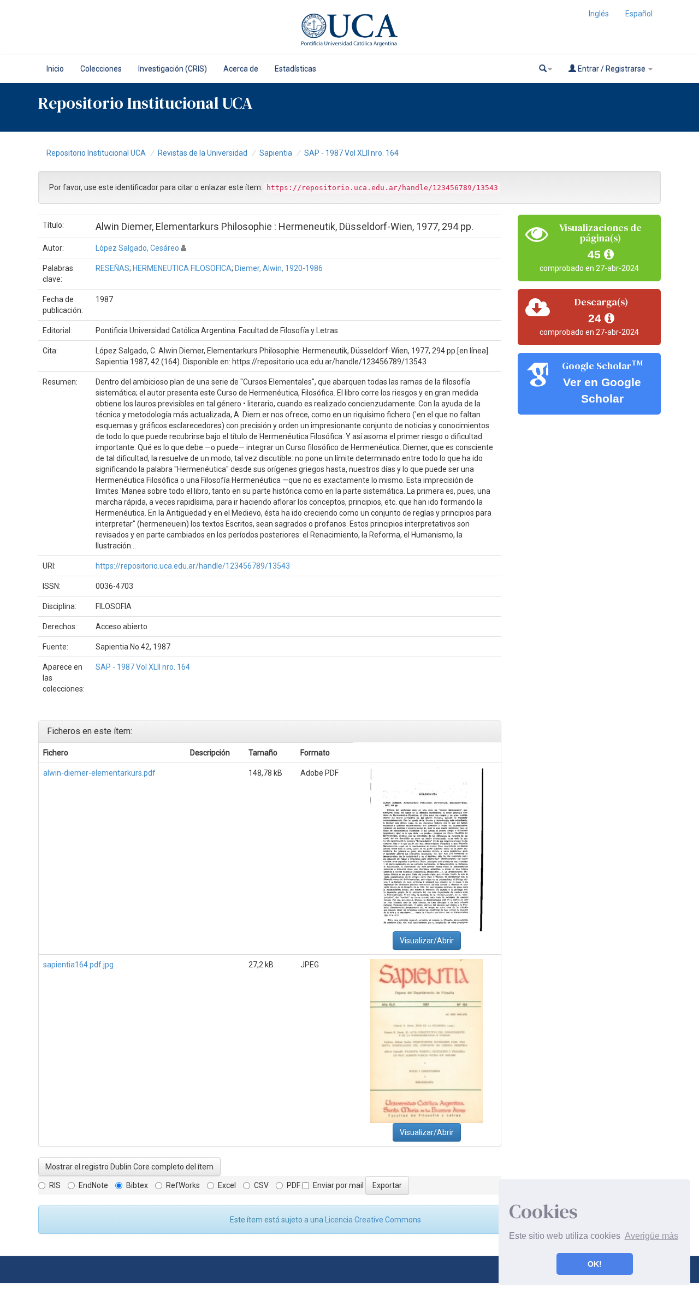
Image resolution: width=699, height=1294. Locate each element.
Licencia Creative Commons (373, 1219)
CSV (261, 1185)
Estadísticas (295, 68)
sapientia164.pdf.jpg (78, 964)
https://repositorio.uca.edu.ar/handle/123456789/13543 (193, 566)
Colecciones (101, 68)
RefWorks (183, 1185)
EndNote (93, 1185)
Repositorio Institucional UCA (96, 153)
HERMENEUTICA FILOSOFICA (182, 268)
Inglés (599, 13)
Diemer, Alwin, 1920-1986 (279, 268)
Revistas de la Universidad (202, 153)
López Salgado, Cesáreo (137, 248)
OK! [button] (595, 1264)
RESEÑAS (112, 268)
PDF (293, 1185)
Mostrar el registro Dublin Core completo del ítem (129, 1166)
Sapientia (275, 153)
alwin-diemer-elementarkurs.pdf (99, 773)
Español (639, 13)
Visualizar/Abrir (427, 940)
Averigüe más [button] (651, 1235)
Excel (227, 1185)
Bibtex (137, 1185)
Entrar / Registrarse (611, 68)
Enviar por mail (338, 1185)
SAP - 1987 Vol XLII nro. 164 (351, 153)
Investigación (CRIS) (172, 68)
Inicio (55, 68)
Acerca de (240, 68)
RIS (55, 1185)
